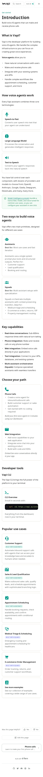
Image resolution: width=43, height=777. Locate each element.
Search (18, 4)
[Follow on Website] (25, 768)
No (37, 729)
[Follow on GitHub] (14, 768)
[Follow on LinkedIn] (29, 768)
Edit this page (23, 737)
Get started (6, 12)
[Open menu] (39, 4)
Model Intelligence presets (18, 198)
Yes (28, 729)
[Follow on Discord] (21, 768)
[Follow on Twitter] (18, 768)
